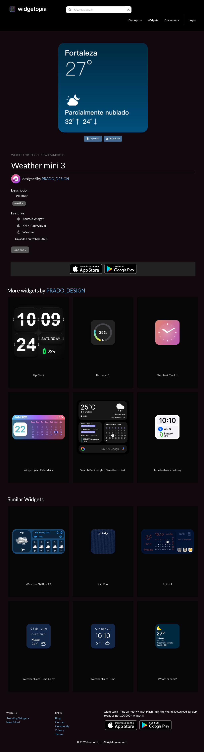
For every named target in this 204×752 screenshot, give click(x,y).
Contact (60, 722)
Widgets (153, 20)
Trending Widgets (17, 718)
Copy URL (94, 138)
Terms (59, 734)
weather (19, 203)
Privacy (59, 730)
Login (192, 20)
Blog (58, 718)
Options (19, 249)
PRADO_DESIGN (55, 178)
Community (172, 20)
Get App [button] (133, 20)
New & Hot (13, 722)
